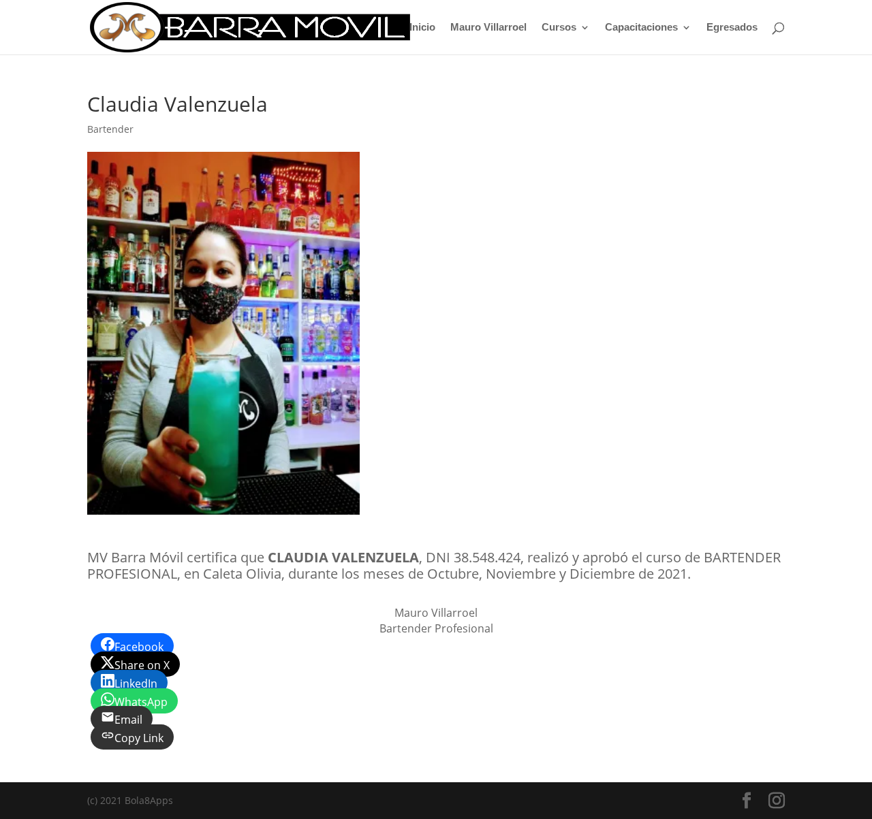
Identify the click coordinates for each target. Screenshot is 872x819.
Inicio (422, 27)
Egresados (732, 27)
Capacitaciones (641, 27)
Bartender (110, 129)
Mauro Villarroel (488, 27)
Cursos (559, 27)
